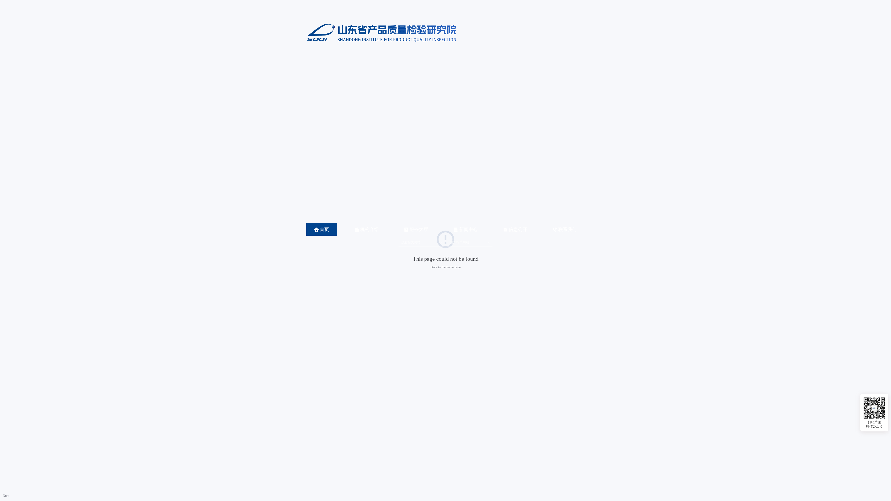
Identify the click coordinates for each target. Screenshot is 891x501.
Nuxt (6, 496)
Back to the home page (446, 267)
